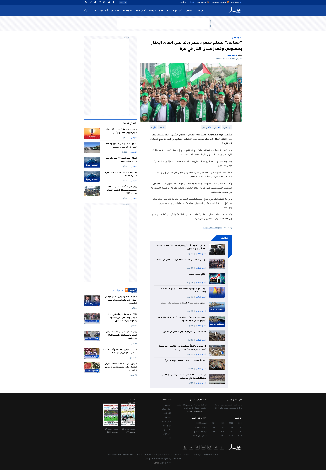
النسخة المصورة (211, 455)
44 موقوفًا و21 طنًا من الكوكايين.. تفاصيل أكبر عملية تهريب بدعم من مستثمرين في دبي (182, 348)
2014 (213, 427)
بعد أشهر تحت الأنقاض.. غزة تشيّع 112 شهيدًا (185, 361)
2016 (231, 427)
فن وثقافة (127, 11)
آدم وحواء (103, 11)
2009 (240, 436)
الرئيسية (199, 11)
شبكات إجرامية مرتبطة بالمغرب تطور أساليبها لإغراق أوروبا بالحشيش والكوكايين (182, 319)
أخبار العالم (140, 11)
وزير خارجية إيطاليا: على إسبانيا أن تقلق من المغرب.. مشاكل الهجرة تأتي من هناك (183, 376)
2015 (222, 427)
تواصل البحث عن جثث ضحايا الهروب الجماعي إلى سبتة (181, 260)
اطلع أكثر (119, 291)
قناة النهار (163, 11)
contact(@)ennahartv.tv (197, 412)
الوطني (189, 11)
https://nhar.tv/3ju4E (212, 228)
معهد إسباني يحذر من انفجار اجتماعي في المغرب (184, 332)
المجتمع (115, 11)
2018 (213, 423)
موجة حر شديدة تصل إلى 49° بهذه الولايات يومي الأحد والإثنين (121, 131)
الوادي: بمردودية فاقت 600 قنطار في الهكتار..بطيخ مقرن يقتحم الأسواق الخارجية (120, 367)
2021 (240, 423)
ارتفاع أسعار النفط (197, 274)
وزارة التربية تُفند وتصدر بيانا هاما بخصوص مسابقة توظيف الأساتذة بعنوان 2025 (121, 190)
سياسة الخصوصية (162, 455)
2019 (222, 423)
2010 (213, 432)
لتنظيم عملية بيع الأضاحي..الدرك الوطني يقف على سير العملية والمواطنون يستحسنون (122, 318)
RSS (138, 455)
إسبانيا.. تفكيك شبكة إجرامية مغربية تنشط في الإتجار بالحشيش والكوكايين (181, 247)
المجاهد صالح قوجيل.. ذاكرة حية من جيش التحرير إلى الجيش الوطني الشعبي (121, 300)
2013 (240, 432)
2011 (222, 432)
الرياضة (152, 11)
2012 (231, 432)
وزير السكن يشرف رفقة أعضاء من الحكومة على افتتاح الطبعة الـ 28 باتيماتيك (121, 335)
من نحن (187, 455)
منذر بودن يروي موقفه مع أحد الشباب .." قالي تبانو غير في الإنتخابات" (120, 351)
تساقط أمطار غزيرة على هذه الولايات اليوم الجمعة (120, 174)
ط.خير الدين (232, 55)
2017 (240, 427)
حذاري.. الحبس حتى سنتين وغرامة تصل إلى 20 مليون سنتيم (121, 145)
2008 (231, 436)
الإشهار (197, 455)
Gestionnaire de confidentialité (120, 455)
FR (95, 11)
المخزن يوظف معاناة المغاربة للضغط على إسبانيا (183, 303)
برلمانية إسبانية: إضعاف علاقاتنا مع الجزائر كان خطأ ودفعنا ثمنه (183, 290)
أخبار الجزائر (177, 11)
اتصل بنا (177, 455)
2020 (231, 423)
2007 (222, 436)
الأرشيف (147, 455)
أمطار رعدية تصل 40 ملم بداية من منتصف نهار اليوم (121, 160)
